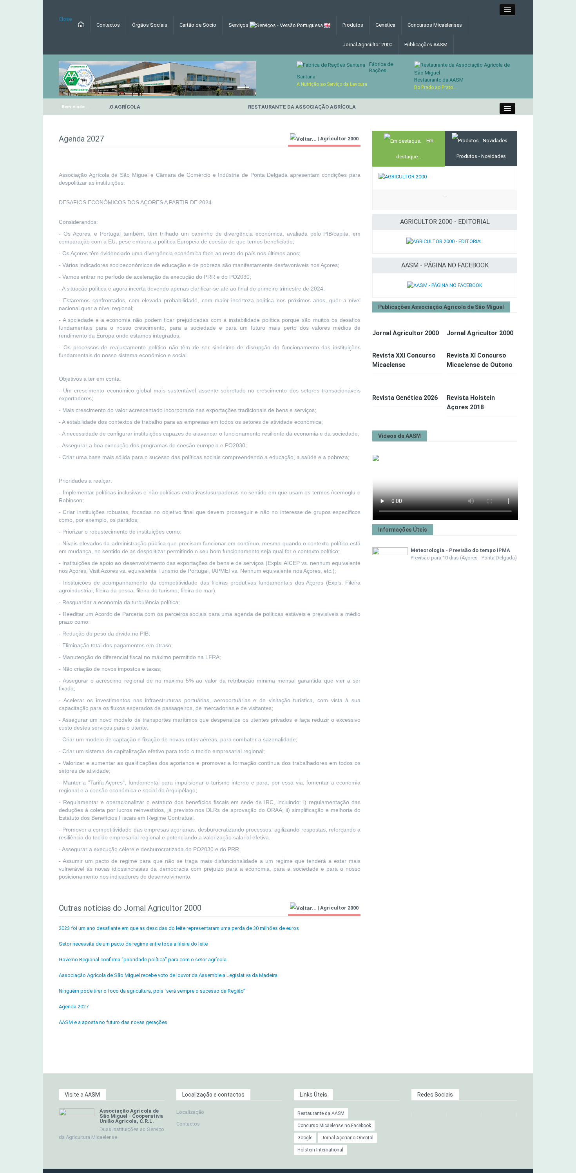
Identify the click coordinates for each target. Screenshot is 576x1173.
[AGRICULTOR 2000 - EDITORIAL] (444, 241)
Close (65, 19)
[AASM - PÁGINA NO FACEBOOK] (444, 285)
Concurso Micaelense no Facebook (334, 1125)
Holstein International (320, 1150)
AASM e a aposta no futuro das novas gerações (113, 1022)
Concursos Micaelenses (435, 25)
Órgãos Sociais (149, 25)
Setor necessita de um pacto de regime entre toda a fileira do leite (133, 944)
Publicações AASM (425, 44)
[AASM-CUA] (157, 78)
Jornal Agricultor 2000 (367, 44)
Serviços (239, 25)
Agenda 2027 (74, 1007)
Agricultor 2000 (339, 139)
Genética (385, 25)
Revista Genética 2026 (405, 397)
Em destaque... (414, 149)
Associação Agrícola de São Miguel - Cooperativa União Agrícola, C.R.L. (131, 1116)
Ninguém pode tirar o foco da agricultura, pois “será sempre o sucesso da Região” (152, 991)
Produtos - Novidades (481, 156)
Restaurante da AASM (439, 80)
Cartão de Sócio (197, 25)
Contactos (108, 25)
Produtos (352, 25)
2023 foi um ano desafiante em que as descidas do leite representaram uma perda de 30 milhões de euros (179, 928)
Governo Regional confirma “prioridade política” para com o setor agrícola (142, 959)
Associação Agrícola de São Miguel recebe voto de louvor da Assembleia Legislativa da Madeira (168, 975)
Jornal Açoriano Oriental (347, 1137)
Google (304, 1137)
